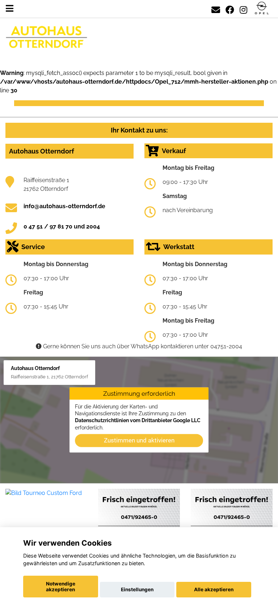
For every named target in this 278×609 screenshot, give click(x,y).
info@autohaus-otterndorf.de (64, 206)
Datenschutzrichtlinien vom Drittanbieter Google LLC (138, 420)
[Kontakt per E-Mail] (215, 8)
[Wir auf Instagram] (243, 8)
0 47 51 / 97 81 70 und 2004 (62, 226)
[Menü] (10, 8)
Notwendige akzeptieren (60, 586)
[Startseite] (262, 8)
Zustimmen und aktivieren (139, 440)
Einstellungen (137, 589)
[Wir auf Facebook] (230, 8)
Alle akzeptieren (213, 589)
